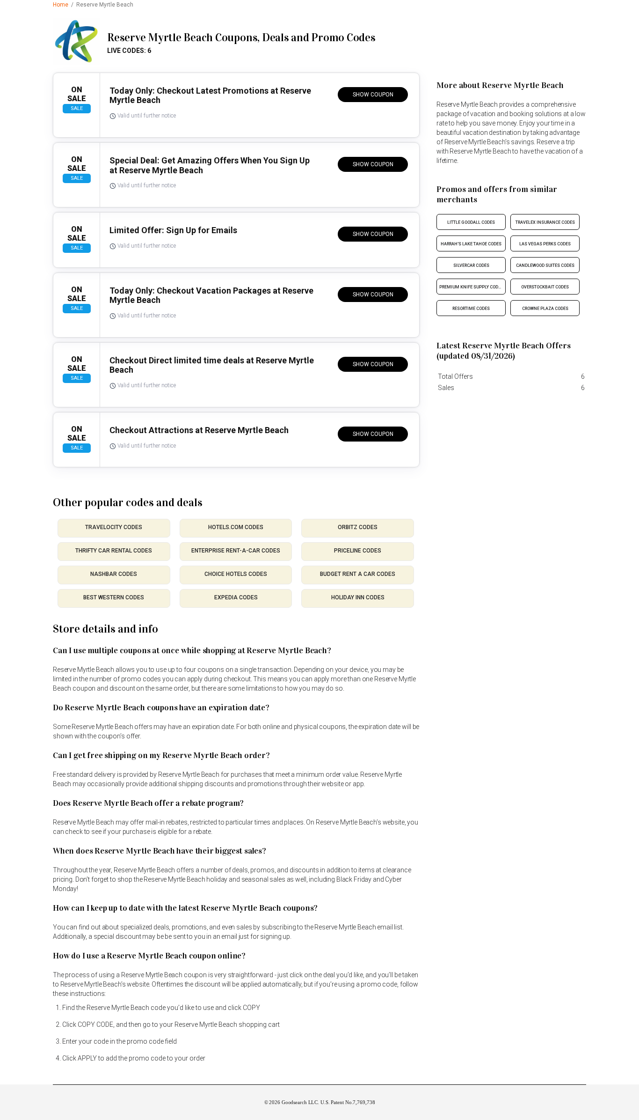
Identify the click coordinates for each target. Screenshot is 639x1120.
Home (60, 4)
